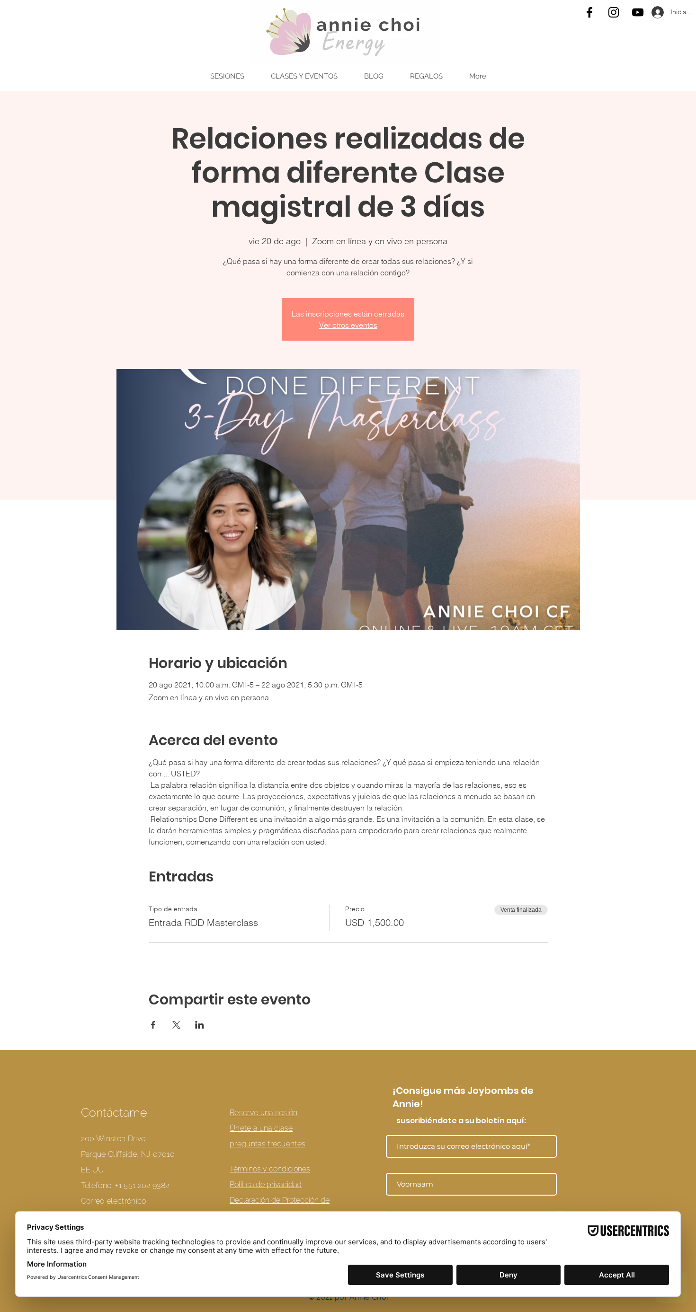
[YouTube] (638, 12)
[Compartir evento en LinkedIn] (199, 1025)
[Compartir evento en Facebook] (153, 1025)
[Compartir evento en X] (176, 1025)
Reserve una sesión (264, 1112)
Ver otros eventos (348, 325)
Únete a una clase (261, 1128)
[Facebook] (589, 12)
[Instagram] (614, 12)
